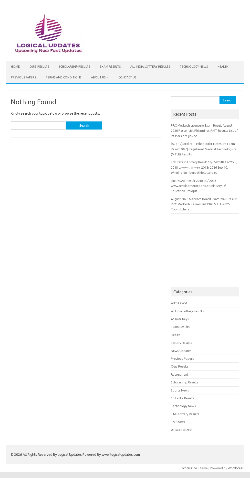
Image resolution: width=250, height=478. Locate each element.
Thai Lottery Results (185, 414)
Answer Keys (180, 319)
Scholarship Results (74, 66)
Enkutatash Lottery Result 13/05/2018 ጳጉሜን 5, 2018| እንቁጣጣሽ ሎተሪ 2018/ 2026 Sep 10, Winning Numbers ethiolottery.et (204, 167)
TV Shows (178, 422)
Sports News (180, 390)
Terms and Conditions (63, 77)
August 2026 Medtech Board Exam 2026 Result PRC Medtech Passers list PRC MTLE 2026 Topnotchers (204, 204)
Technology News (194, 66)
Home (15, 66)
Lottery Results (181, 342)
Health (223, 66)
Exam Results (110, 66)
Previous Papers (23, 77)
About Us (98, 77)
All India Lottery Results (150, 66)
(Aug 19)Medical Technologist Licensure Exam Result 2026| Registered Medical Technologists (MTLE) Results (203, 149)
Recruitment (179, 374)
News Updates (181, 350)
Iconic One (189, 468)
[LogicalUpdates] (46, 53)
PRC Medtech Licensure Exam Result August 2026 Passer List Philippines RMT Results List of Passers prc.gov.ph (204, 131)
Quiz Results (39, 66)
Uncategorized (181, 429)
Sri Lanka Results (182, 398)
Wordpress (236, 468)
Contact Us (127, 77)
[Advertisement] (205, 250)
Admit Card (179, 303)
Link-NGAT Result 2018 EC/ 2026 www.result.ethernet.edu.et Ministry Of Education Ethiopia (198, 186)
